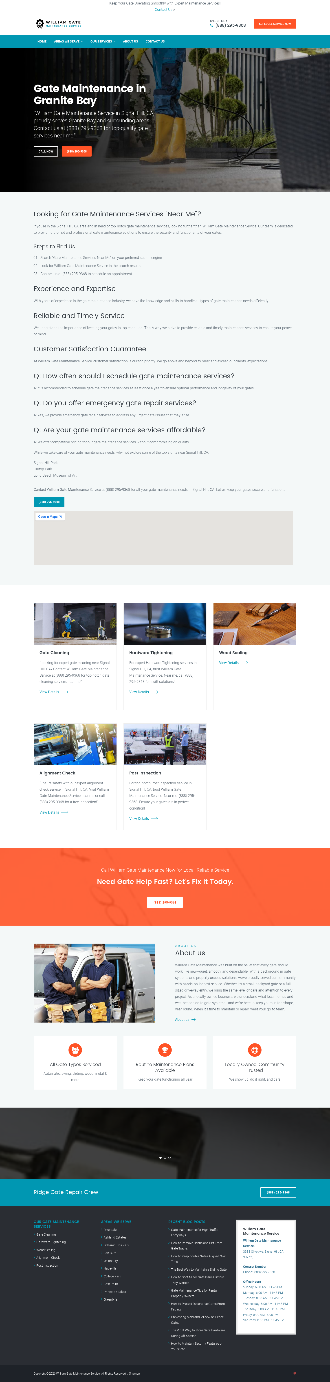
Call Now (46, 151)
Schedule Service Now (275, 23)
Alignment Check (48, 1257)
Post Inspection (47, 1265)
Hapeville (110, 1268)
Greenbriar (111, 1299)
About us (182, 1019)
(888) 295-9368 (231, 25)
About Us (130, 41)
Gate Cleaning (46, 1234)
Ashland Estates (115, 1237)
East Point (111, 1284)
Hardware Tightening (51, 1242)
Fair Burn (110, 1253)
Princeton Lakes (115, 1292)
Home (41, 41)
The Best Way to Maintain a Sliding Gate (199, 1269)
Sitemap (134, 1373)
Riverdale (110, 1229)
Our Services (101, 41)
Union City (111, 1261)
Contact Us (163, 9)
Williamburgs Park (116, 1245)
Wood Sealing (45, 1250)
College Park (112, 1276)
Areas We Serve (66, 41)
